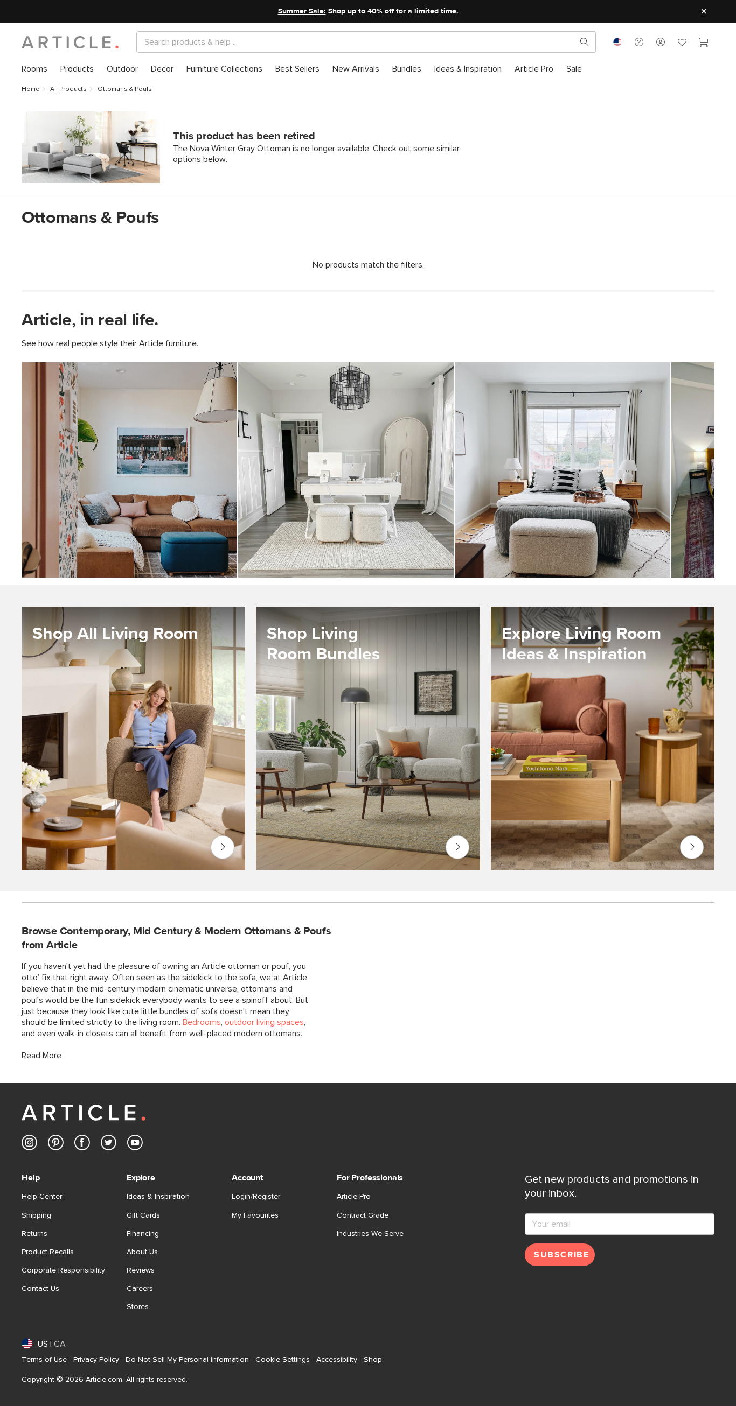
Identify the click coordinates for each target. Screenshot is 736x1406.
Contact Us (40, 1288)
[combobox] (617, 42)
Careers (140, 1288)
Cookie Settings (282, 1359)
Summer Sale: (302, 11)
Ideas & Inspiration (158, 1196)
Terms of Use (44, 1359)
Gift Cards (143, 1215)
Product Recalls (48, 1252)
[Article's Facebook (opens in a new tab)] (82, 1144)
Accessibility (336, 1359)
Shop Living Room (222, 847)
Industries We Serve (370, 1234)
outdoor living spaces (264, 1022)
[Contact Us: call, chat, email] (639, 42)
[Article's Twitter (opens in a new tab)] (108, 1144)
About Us (142, 1252)
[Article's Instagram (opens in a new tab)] (29, 1144)
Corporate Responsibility (63, 1270)
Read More (41, 1055)
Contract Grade (362, 1215)
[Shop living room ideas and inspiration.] (602, 738)
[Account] (660, 42)
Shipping (36, 1215)
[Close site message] (703, 11)
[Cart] (703, 43)
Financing (143, 1234)
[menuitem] (34, 69)
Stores (138, 1307)
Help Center (42, 1196)
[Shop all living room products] (133, 738)
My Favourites (255, 1215)
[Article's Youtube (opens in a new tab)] (135, 1144)
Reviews (141, 1270)
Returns (34, 1234)
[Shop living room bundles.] (368, 738)
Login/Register (256, 1196)
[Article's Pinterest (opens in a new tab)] (56, 1144)
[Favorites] (682, 43)
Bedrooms (202, 1022)
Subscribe (561, 1254)
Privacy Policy (96, 1359)
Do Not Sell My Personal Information (187, 1359)
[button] (639, 42)
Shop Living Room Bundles (457, 847)
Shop (373, 1359)
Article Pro (354, 1196)
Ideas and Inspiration (692, 847)
